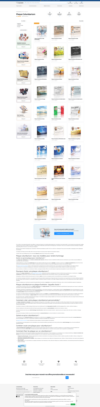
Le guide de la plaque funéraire (73, 390)
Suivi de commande (54, 389)
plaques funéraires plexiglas (23, 265)
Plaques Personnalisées (63, 233)
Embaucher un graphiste (37, 389)
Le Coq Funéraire (71, 388)
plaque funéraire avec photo (22, 320)
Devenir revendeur (36, 392)
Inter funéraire (59, 5)
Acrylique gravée (20, 25)
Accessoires (70, 5)
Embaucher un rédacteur (37, 390)
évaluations (22, 16)
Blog (68, 389)
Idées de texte (81, 5)
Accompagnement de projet (38, 388)
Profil (51, 388)
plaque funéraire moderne (37, 273)
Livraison (69, 392)
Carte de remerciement (32, 5)
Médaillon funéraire (47, 5)
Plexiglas (18, 26)
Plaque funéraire (19, 5)
